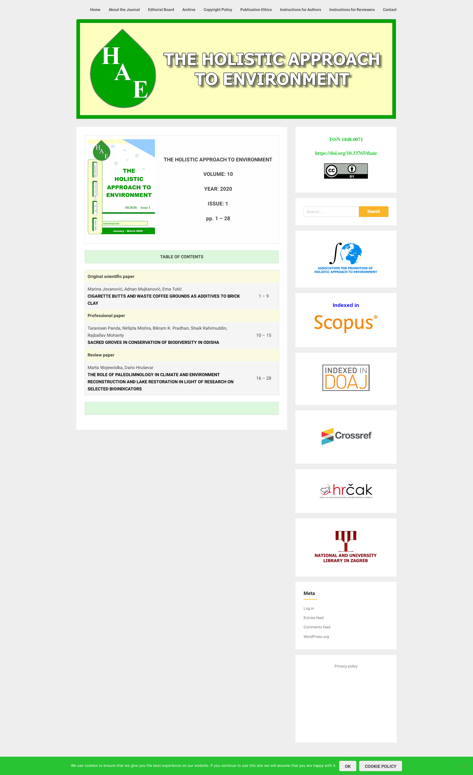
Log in (309, 608)
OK (348, 766)
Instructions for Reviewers (352, 9)
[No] (463, 765)
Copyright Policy (218, 9)
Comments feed (317, 627)
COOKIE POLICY (380, 766)
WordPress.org (316, 636)
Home (95, 9)
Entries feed (314, 618)
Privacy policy (346, 666)
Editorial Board (161, 9)
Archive (188, 9)
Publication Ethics (256, 9)
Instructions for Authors (300, 9)
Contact (390, 9)
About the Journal (124, 9)
